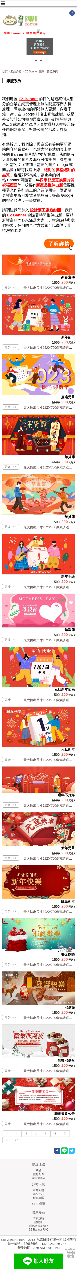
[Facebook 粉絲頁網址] (72, 15)
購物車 (38, 1222)
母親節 (70, 629)
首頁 (5, 71)
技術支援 (38, 1184)
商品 (38, 1170)
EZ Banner (28, 99)
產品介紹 (16, 71)
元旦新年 (68, 749)
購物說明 (38, 1218)
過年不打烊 (66, 795)
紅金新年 (68, 901)
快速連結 (38, 1164)
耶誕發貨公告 (64, 1113)
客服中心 (38, 1194)
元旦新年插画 (64, 689)
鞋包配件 (38, 1174)
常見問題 (38, 1190)
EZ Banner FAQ (38, 1229)
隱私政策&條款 (38, 1226)
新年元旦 (68, 848)
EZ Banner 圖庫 (34, 71)
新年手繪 (68, 576)
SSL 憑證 (38, 1204)
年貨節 (70, 457)
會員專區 (38, 1197)
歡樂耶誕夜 (66, 1060)
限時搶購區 (39, 1178)
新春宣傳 (68, 277)
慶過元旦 (68, 397)
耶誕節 (70, 1007)
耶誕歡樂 (68, 954)
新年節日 (68, 337)
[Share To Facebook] (57, 1151)
